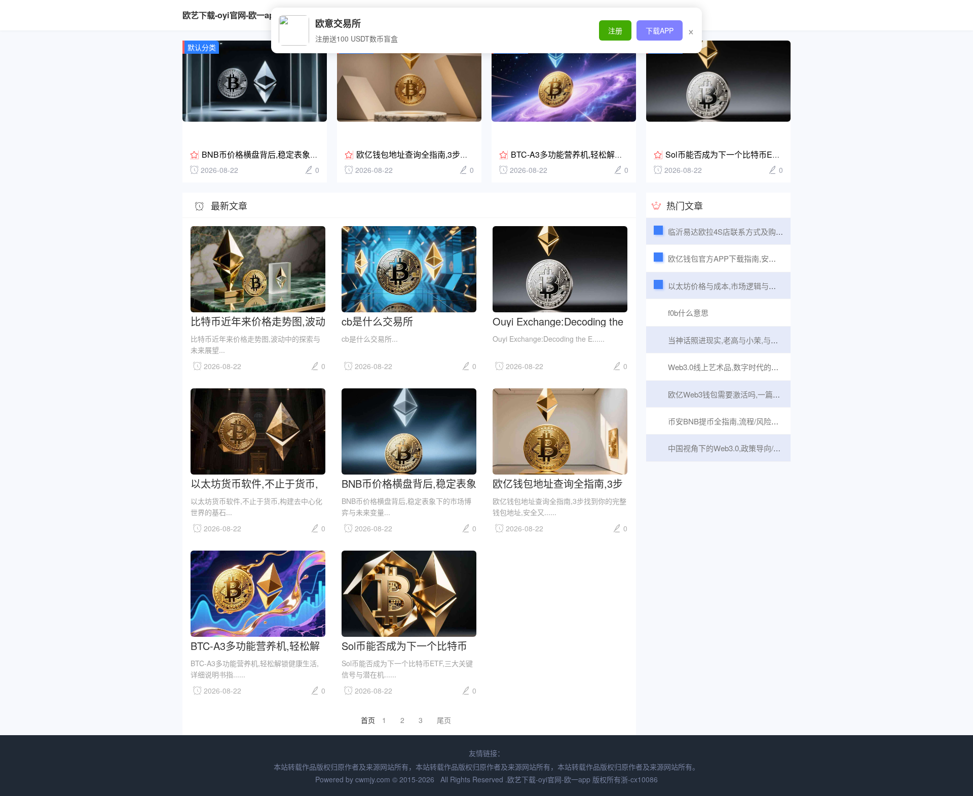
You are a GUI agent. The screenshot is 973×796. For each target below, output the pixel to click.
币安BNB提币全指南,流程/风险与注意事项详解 (746, 421)
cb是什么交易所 (377, 320)
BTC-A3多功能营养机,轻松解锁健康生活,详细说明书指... (611, 154)
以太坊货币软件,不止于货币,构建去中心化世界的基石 (254, 483)
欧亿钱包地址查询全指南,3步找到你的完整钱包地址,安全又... (465, 154)
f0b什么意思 (688, 312)
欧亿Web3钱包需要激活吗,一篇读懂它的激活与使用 (754, 394)
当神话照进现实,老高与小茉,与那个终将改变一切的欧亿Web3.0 (774, 340)
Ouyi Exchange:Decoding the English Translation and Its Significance (558, 320)
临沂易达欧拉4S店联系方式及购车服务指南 (741, 231)
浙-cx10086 (639, 779)
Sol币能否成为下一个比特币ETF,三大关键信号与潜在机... (768, 154)
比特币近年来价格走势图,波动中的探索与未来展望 (258, 320)
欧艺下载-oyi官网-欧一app (230, 15)
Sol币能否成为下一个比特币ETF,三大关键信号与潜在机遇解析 (408, 645)
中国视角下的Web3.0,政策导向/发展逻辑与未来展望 (755, 448)
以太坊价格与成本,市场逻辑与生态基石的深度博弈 (752, 285)
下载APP (659, 30)
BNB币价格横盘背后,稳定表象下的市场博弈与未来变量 (300, 154)
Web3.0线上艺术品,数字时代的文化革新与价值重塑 (754, 366)
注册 (615, 30)
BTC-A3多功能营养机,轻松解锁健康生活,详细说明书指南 (255, 645)
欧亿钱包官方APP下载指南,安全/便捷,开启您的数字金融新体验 (773, 258)
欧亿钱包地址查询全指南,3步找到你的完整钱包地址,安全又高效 (560, 483)
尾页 (444, 720)
